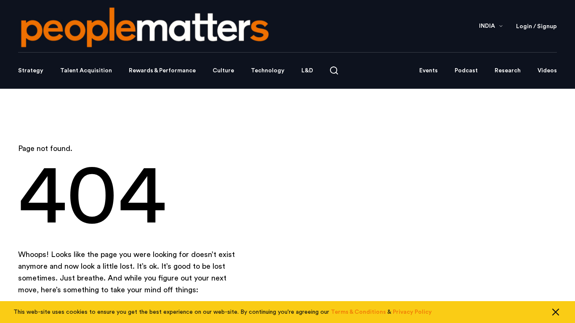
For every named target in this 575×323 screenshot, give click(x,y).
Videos (547, 71)
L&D (307, 71)
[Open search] (334, 70)
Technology (268, 71)
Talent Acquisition (86, 71)
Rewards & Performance (162, 71)
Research (508, 71)
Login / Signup (536, 26)
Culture (223, 71)
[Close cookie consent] (556, 312)
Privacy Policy (412, 312)
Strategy (30, 71)
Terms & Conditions (358, 312)
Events (428, 71)
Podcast (466, 71)
